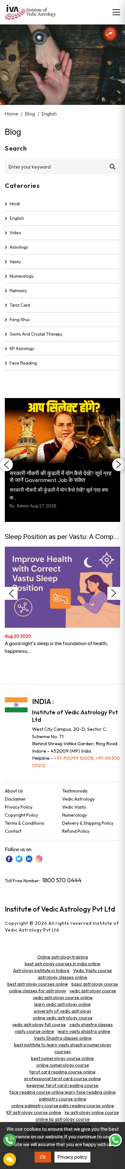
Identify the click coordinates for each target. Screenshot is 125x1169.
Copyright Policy (21, 815)
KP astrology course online (33, 1112)
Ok (43, 1157)
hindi (15, 203)
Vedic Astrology (78, 799)
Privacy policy (72, 1157)
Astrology (19, 247)
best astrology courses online (37, 984)
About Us (14, 791)
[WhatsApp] (115, 1140)
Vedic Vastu (74, 807)
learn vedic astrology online (62, 1004)
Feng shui (19, 319)
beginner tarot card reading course (62, 1085)
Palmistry (18, 290)
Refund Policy (75, 831)
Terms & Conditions (24, 823)
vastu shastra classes (91, 1024)
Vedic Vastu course (92, 970)
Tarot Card (20, 305)
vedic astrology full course (39, 1024)
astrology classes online (62, 977)
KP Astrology (22, 348)
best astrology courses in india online (62, 964)
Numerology (22, 276)
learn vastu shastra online (84, 1031)
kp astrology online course (92, 1112)
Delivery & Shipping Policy (87, 823)
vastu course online (34, 1031)
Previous (6, 464)
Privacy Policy (18, 807)
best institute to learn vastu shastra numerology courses (62, 1048)
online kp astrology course (63, 1119)
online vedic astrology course (63, 1018)
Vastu (15, 261)
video (15, 232)
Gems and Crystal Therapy (36, 334)
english (17, 218)
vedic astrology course (93, 991)
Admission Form (9, 1159)
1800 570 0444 (61, 880)
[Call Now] (9, 1140)
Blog (30, 114)
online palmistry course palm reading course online (62, 1106)
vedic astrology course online (63, 997)
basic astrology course (94, 984)
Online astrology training (62, 957)
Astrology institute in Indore (41, 970)
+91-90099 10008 (74, 758)
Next (118, 464)
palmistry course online (62, 1099)
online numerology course (62, 1065)
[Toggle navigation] (116, 12)
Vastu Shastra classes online (63, 1038)
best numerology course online (62, 1058)
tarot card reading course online (62, 1072)
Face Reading (23, 363)
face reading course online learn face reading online (62, 1092)
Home (11, 114)
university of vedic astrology (62, 1011)
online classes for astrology (37, 991)
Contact (13, 831)
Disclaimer (15, 799)
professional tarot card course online (62, 1078)
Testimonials (75, 791)
